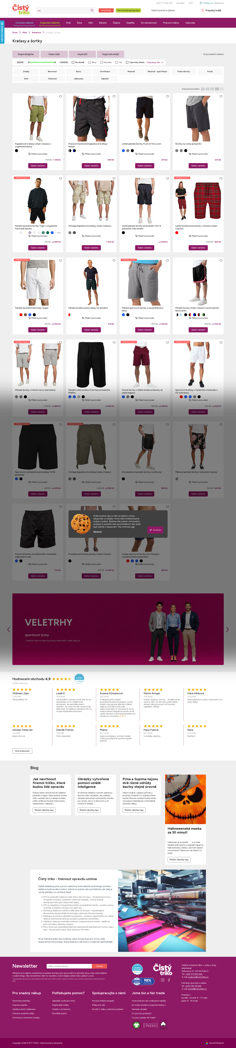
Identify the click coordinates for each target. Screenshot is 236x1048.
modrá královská (69, 396)
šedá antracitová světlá (69, 232)
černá (16, 150)
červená (20, 314)
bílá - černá (176, 314)
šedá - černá (69, 150)
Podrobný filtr (153, 62)
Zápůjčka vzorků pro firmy (63, 1001)
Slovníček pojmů (59, 1013)
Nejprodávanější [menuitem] (110, 54)
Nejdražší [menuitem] (82, 54)
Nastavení (97, 532)
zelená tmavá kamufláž (74, 232)
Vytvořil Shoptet (216, 1043)
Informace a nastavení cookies (26, 1017)
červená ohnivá (181, 396)
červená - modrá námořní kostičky (69, 314)
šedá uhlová (194, 396)
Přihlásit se (99, 966)
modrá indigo (52, 232)
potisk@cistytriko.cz (197, 989)
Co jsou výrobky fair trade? (144, 1017)
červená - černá (176, 232)
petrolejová (43, 232)
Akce (94, 62)
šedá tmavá (181, 150)
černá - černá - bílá (185, 314)
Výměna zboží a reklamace (24, 1009)
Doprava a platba (19, 1005)
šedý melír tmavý (78, 396)
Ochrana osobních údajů (23, 1013)
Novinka (107, 62)
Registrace (219, 3)
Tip (120, 62)
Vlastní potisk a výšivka (163, 10)
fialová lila (29, 232)
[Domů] (14, 32)
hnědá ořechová (25, 314)
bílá (16, 232)
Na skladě (79, 62)
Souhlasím (157, 530)
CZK (191, 3)
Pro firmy (106, 10)
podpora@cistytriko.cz (198, 977)
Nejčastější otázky (60, 1005)
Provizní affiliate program (103, 1001)
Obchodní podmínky (21, 1001)
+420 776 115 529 (193, 986)
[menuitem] (25, 23)
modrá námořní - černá (74, 150)
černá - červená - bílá (190, 314)
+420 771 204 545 (164, 3)
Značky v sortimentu (61, 1009)
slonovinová (25, 232)
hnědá (34, 232)
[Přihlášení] (206, 3)
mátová (38, 232)
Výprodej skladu (136, 62)
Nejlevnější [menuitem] (54, 54)
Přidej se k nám (98, 1005)
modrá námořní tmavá (123, 150)
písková (20, 232)
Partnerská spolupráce (128, 10)
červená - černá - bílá (199, 314)
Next (227, 629)
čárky (176, 478)
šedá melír (127, 150)
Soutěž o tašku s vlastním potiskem (107, 1009)
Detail (37, 165)
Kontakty (180, 3)
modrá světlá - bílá (181, 314)
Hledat (92, 10)
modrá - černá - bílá (194, 314)
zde (133, 527)
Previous (8, 629)
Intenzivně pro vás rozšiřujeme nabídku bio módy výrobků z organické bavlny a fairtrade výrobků (149, 1005)
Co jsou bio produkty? (142, 1013)
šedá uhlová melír (20, 396)
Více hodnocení (22, 751)
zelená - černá (203, 314)
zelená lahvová (47, 232)
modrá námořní (29, 314)
